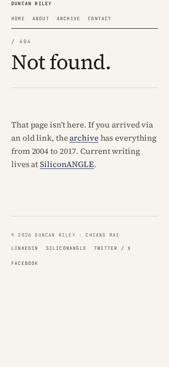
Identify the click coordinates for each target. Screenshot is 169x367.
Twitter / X (112, 248)
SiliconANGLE (67, 164)
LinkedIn (24, 248)
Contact (99, 19)
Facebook (24, 263)
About (40, 19)
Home (18, 19)
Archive (68, 19)
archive (83, 138)
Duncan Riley (31, 3)
